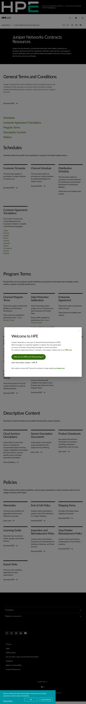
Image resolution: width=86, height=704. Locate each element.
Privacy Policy (7, 701)
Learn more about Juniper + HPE (23, 362)
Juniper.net (60, 368)
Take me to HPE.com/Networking (28, 357)
